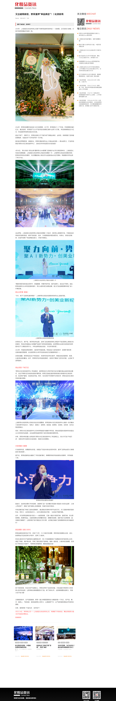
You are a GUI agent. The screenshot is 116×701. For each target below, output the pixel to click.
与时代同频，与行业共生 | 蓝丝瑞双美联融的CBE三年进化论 (66, 647)
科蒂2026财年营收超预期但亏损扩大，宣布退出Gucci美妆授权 (90, 34)
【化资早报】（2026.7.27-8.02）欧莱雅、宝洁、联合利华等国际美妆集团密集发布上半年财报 (90, 87)
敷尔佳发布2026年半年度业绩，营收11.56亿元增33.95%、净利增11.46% (89, 56)
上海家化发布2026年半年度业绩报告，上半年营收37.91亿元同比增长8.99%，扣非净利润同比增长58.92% (90, 68)
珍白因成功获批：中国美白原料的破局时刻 (23, 646)
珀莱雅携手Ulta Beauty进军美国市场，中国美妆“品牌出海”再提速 (90, 62)
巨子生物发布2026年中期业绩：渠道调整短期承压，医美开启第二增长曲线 (90, 75)
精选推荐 (23, 656)
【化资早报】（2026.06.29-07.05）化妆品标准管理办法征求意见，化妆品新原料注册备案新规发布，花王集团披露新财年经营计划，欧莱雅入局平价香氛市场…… (90, 103)
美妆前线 (27, 656)
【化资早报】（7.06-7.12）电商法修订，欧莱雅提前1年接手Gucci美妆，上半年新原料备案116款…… (90, 94)
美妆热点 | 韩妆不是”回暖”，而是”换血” (43, 646)
